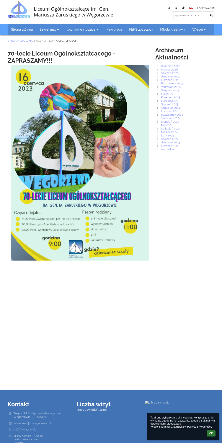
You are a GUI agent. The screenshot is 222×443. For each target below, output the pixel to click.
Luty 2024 (167, 135)
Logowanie (205, 8)
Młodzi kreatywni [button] (172, 29)
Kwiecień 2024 (170, 128)
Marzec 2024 (169, 132)
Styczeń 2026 (170, 73)
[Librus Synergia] (179, 402)
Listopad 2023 (170, 146)
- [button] (177, 8)
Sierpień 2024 (170, 121)
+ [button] (170, 8)
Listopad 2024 (170, 111)
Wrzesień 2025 (171, 87)
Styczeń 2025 (169, 104)
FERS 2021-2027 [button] (141, 29)
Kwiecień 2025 (170, 97)
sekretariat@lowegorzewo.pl (32, 423)
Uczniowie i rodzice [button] (81, 29)
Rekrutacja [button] (114, 29)
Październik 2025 (172, 83)
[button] (183, 8)
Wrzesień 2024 (171, 118)
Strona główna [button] (22, 29)
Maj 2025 (167, 93)
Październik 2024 (172, 114)
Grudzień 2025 (170, 76)
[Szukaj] (211, 15)
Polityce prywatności (199, 426)
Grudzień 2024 (170, 107)
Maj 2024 (167, 125)
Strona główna (20, 40)
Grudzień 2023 (170, 142)
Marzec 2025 (169, 100)
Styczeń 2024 (169, 139)
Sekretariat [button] (48, 29)
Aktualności (66, 40)
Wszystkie (167, 149)
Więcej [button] (197, 29)
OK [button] (211, 433)
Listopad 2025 (170, 80)
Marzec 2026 (169, 69)
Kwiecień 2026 (170, 66)
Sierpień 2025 (170, 90)
